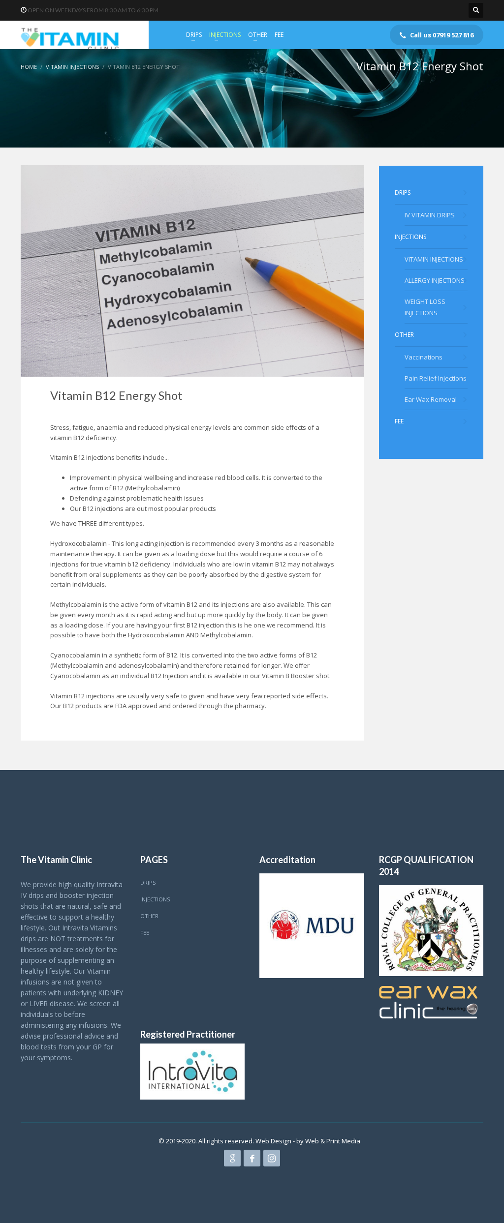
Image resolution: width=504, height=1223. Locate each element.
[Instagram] (271, 1158)
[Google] (232, 1158)
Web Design (274, 1140)
